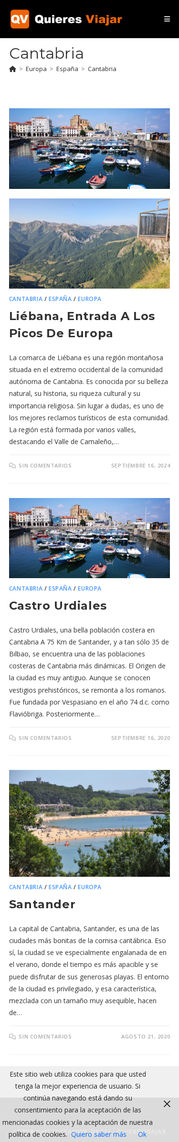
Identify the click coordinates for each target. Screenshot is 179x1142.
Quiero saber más (98, 1134)
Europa (90, 299)
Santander (42, 904)
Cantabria (102, 68)
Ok (142, 1134)
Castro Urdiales (58, 606)
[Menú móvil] (167, 18)
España (60, 299)
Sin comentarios (45, 465)
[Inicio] (12, 68)
